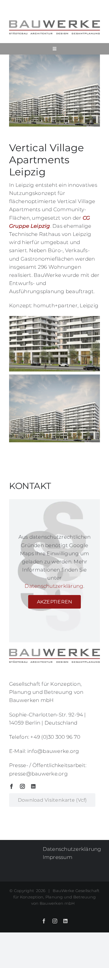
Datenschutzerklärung (54, 586)
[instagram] (22, 786)
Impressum (57, 857)
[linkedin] (33, 786)
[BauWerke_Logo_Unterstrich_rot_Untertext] (54, 22)
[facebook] (11, 786)
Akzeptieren (54, 602)
